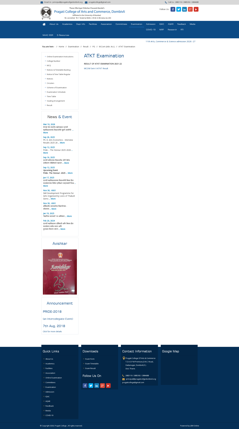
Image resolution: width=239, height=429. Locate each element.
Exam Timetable (92, 363)
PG (93, 46)
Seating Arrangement (56, 101)
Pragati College (61, 426)
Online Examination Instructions (60, 56)
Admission (150, 24)
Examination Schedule (56, 92)
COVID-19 (150, 29)
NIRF (161, 29)
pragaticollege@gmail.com (100, 2)
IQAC (161, 24)
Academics (67, 24)
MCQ (49, 65)
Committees (121, 24)
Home (61, 46)
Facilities (93, 24)
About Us (54, 24)
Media (192, 24)
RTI (182, 29)
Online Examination (54, 377)
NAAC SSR (48, 35)
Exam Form (89, 359)
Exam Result (90, 368)
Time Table (51, 96)
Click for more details (52, 331)
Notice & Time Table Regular (58, 74)
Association (106, 24)
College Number (53, 61)
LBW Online (194, 426)
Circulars (50, 83)
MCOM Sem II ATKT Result (96, 68)
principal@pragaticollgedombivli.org (67, 2)
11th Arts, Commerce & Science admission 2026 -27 (166, 41)
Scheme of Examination (57, 87)
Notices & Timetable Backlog (58, 70)
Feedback (181, 24)
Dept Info (80, 24)
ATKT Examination (127, 46)
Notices (50, 78)
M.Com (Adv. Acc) (107, 46)
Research (172, 29)
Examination (136, 24)
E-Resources (63, 35)
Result (86, 46)
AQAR (170, 24)
